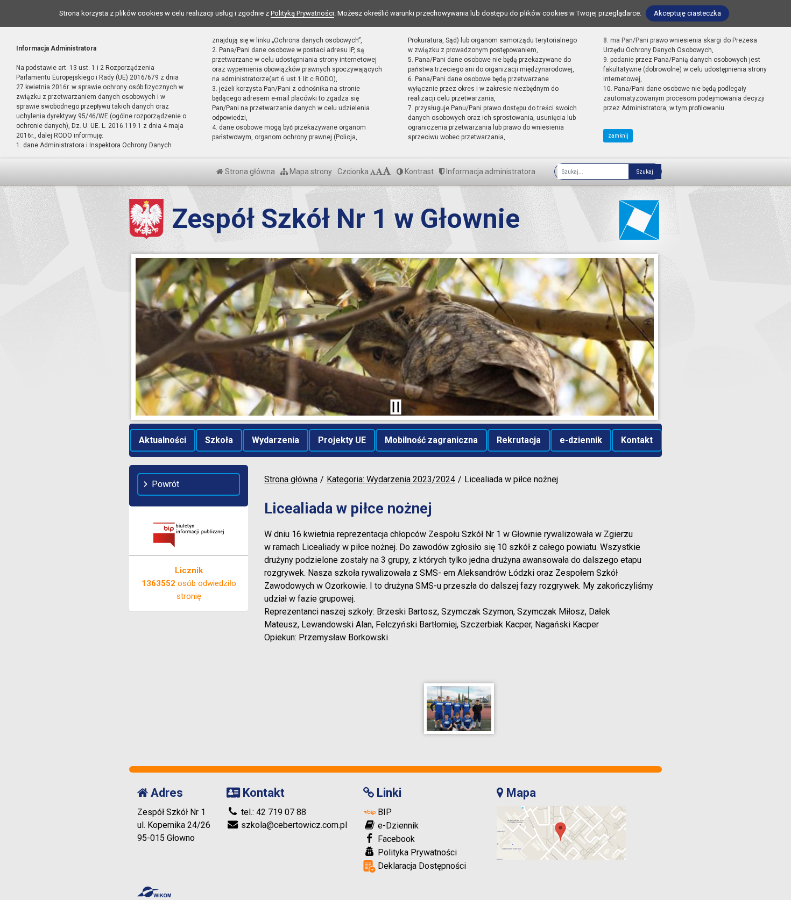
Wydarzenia (275, 440)
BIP (384, 812)
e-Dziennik (397, 825)
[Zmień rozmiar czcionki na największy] (387, 171)
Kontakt (637, 440)
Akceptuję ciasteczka (687, 13)
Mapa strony (310, 171)
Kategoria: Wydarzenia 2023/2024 (391, 479)
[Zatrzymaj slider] (395, 407)
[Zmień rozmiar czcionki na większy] (379, 171)
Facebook (395, 839)
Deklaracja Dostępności (421, 866)
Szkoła (219, 440)
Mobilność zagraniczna (431, 440)
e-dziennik (581, 440)
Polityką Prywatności (302, 13)
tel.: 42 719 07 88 (272, 812)
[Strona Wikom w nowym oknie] (154, 892)
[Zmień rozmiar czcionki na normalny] (373, 171)
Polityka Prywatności (416, 852)
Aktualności (162, 440)
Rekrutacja (519, 440)
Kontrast (418, 171)
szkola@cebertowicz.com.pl (293, 825)
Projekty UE (342, 440)
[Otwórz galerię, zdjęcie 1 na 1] (459, 708)
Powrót (165, 484)
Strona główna (249, 171)
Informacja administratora (489, 171)
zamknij (618, 136)
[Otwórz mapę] (561, 832)
